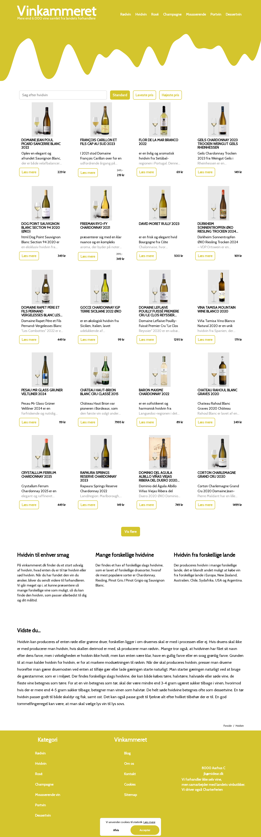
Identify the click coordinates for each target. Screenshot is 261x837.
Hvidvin (141, 14)
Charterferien (213, 789)
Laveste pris (144, 95)
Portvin (216, 14)
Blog (127, 753)
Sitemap (130, 795)
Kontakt (130, 774)
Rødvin (125, 14)
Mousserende (196, 14)
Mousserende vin (47, 795)
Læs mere (29, 172)
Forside (228, 725)
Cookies (130, 784)
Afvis (116, 830)
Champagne (172, 14)
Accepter (145, 830)
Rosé (155, 14)
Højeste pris (170, 95)
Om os (129, 763)
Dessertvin (234, 14)
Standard (120, 95)
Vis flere (131, 532)
